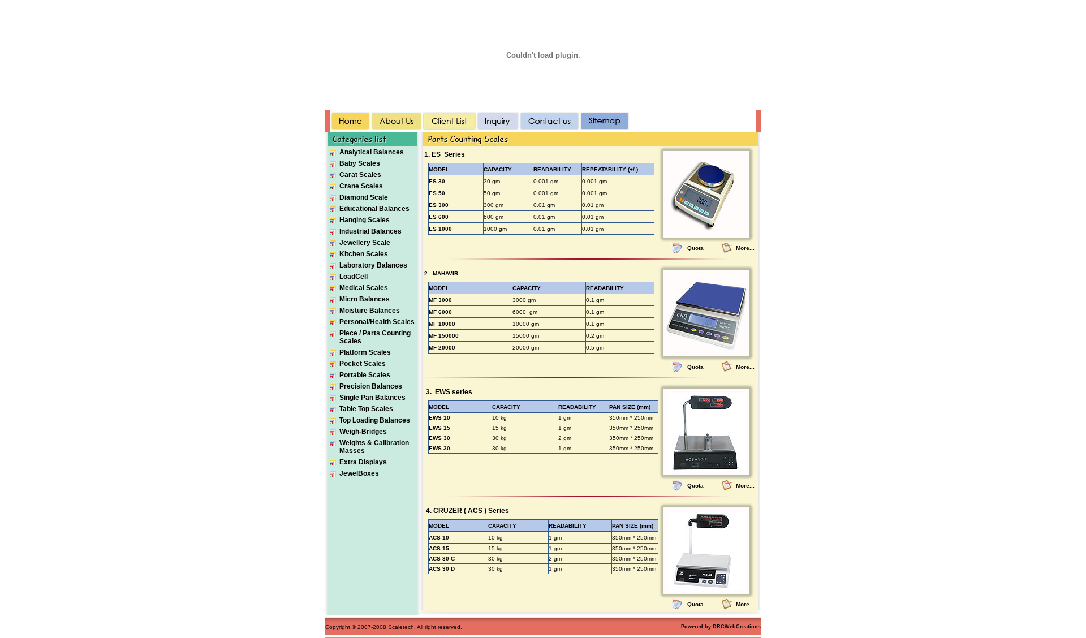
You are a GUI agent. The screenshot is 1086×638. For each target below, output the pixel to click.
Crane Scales (361, 186)
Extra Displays (363, 462)
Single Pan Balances (372, 398)
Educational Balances (374, 209)
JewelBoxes (359, 473)
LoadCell (353, 277)
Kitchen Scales (363, 254)
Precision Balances (370, 386)
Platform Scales (365, 352)
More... (745, 248)
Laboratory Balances (373, 265)
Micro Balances (364, 299)
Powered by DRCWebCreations (721, 627)
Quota (695, 248)
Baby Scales (359, 163)
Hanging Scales (364, 220)
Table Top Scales (366, 409)
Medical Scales (363, 288)
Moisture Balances (369, 310)
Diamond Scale (363, 197)
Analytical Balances (371, 152)
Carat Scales (360, 175)
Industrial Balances (370, 231)
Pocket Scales (362, 364)
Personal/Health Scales (377, 322)
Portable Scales (364, 375)
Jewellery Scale (364, 243)
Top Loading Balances (374, 420)
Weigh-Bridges (363, 432)
